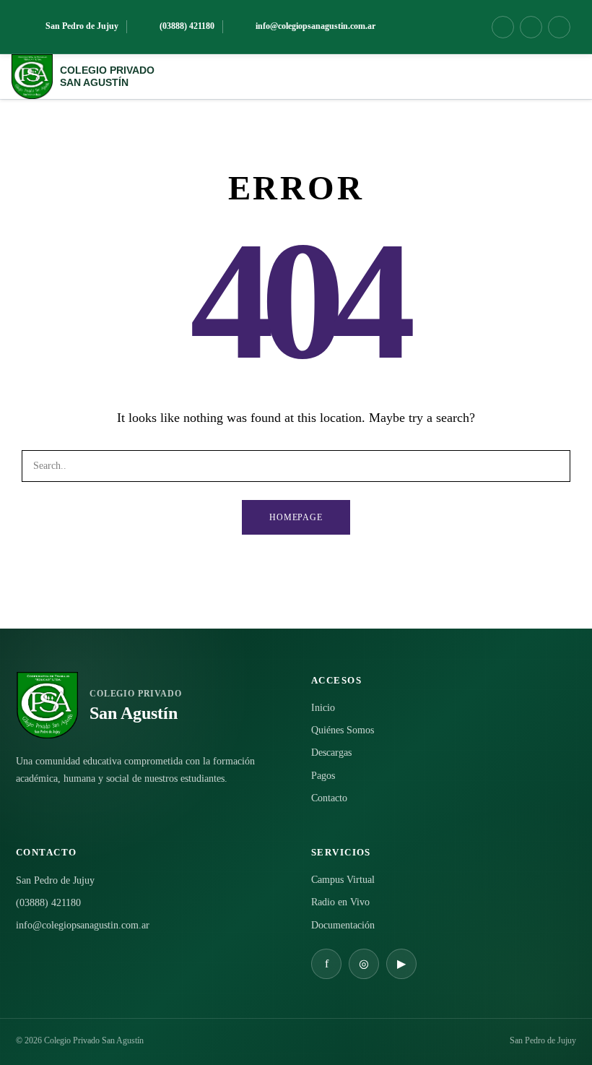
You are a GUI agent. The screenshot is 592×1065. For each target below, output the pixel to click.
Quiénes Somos (342, 730)
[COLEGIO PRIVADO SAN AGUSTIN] (32, 76)
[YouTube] (559, 27)
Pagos (323, 775)
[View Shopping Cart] (536, 76)
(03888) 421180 (48, 902)
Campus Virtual (343, 879)
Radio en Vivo (340, 902)
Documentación (343, 925)
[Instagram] (531, 27)
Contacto (329, 798)
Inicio (323, 707)
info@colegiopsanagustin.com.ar (82, 925)
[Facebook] (503, 27)
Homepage (296, 517)
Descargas (331, 752)
